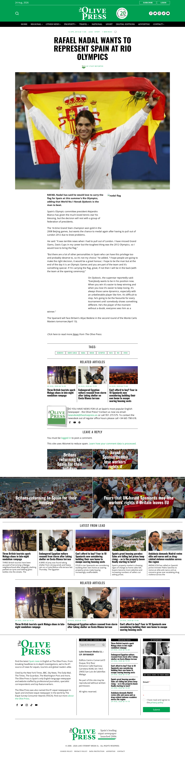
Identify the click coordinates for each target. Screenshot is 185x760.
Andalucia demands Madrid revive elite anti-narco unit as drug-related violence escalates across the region (165, 557)
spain (125, 353)
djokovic (60, 353)
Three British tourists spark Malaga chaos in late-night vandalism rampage (61, 392)
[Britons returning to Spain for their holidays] (69, 459)
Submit (156, 709)
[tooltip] (151, 13)
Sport (97, 32)
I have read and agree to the (158, 701)
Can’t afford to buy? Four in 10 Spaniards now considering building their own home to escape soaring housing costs (123, 395)
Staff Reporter (96, 66)
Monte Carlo (72, 353)
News (76, 334)
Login (163, 2)
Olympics (101, 353)
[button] (103, 644)
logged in (66, 437)
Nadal (83, 353)
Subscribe (148, 2)
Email (146, 682)
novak (92, 353)
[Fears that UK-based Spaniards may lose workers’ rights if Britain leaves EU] (115, 459)
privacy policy (156, 702)
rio (118, 353)
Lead (91, 32)
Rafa (111, 353)
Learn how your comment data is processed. (112, 443)
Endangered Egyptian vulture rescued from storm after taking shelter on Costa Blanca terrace (92, 393)
